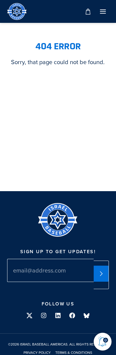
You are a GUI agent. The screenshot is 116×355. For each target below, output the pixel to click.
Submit (101, 274)
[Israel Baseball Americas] (17, 11)
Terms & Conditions (73, 353)
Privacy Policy (37, 353)
